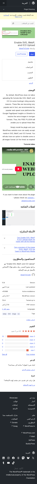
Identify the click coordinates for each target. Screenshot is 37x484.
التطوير (30, 78)
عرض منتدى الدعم (28, 370)
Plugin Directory (29, 9)
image (14, 314)
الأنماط (15, 409)
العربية (28, 453)
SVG (9, 314)
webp (4, 314)
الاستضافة (31, 405)
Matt (32, 436)
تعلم (33, 415)
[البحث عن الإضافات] (13, 23)
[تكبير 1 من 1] (32, 213)
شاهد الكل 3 (6, 309)
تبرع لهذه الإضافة (29, 385)
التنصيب (30, 73)
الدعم (31, 83)
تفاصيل (30, 62)
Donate (13, 422)
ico (19, 314)
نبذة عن (32, 398)
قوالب (15, 401)
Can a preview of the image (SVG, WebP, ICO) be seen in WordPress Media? (24, 249)
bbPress (32, 440)
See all (4, 354)
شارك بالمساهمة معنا (10, 415)
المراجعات (29, 67)
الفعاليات (14, 419)
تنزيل (32, 54)
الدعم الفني (31, 419)
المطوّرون (31, 422)
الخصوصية (31, 409)
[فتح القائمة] (3, 3)
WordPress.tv (29, 426)
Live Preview (21, 54)
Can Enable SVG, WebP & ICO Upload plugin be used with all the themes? (25, 240)
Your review (30, 354)
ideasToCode (24, 48)
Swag (14, 426)
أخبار (33, 401)
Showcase (13, 398)
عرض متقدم (30, 320)
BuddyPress (30, 444)
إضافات (14, 405)
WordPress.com (28, 433)
